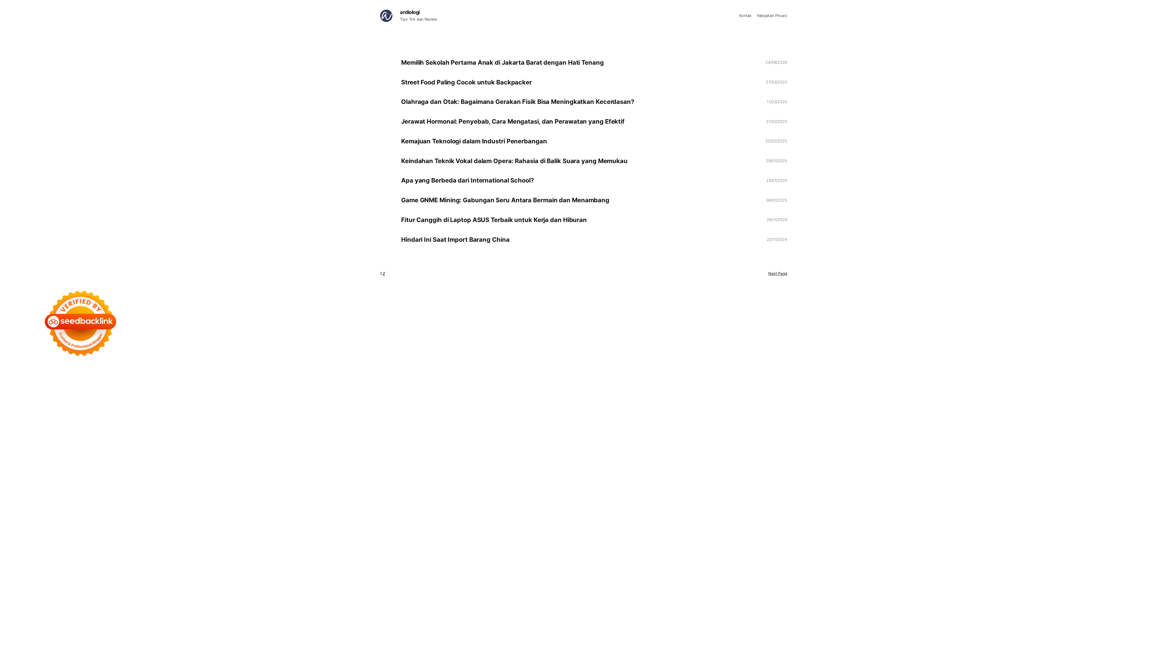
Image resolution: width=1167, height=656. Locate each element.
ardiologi (410, 12)
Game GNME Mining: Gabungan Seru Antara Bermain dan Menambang (505, 200)
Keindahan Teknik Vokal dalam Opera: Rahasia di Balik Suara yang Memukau (514, 161)
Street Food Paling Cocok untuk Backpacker (466, 82)
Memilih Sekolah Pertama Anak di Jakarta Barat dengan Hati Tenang (502, 62)
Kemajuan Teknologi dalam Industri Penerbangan (474, 141)
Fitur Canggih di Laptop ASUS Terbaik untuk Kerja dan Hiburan (494, 220)
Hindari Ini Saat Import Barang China (455, 239)
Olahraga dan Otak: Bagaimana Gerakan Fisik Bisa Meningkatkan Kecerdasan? (517, 101)
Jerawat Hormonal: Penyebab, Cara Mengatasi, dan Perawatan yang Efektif (513, 121)
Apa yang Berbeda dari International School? (467, 180)
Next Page (777, 273)
